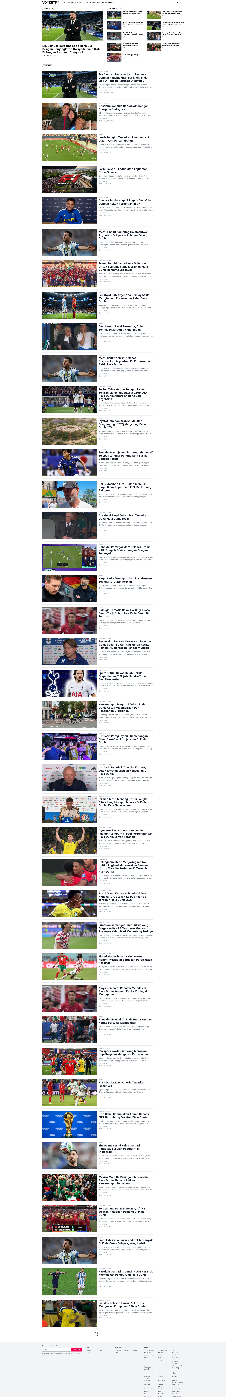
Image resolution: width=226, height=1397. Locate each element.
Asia (64, 2)
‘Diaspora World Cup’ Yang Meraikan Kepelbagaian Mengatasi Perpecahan (123, 1052)
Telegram (58, 1353)
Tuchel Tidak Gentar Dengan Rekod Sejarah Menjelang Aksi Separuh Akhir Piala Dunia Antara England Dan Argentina (124, 394)
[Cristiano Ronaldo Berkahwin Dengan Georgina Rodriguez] (69, 116)
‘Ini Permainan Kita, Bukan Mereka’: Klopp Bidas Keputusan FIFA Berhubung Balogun (125, 487)
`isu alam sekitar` (149, 1350)
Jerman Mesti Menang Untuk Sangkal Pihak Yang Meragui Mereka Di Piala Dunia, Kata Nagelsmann (123, 802)
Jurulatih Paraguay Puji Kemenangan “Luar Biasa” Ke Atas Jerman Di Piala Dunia (123, 739)
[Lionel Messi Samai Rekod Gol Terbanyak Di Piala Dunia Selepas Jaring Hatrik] (69, 1250)
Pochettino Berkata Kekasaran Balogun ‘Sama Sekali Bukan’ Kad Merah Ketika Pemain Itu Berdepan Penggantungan (125, 645)
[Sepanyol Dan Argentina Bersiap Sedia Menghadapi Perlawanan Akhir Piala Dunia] (69, 305)
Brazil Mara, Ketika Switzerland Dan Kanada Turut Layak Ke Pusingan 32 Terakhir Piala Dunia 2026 (122, 897)
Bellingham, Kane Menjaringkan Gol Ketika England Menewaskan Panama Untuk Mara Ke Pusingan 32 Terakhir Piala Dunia (123, 866)
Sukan (49, 43)
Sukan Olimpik (162, 1394)
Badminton (147, 1352)
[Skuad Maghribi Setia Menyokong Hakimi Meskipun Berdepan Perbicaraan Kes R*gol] (69, 966)
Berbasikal (161, 1352)
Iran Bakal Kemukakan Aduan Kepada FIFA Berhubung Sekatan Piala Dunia (124, 1115)
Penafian (88, 1350)
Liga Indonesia (148, 1372)
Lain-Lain (92, 2)
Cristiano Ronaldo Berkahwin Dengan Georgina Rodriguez (171, 44)
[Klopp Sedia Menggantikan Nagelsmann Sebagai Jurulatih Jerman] (69, 588)
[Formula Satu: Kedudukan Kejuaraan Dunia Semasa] (69, 179)
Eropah (86, 2)
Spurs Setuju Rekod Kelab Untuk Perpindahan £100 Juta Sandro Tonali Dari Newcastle (123, 676)
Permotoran (161, 1380)
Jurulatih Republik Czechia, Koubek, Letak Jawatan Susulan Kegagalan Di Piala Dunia (123, 771)
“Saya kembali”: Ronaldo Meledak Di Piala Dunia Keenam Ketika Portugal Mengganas (123, 991)
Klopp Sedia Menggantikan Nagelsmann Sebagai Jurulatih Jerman (125, 580)
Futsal (146, 1357)
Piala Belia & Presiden (161, 1385)
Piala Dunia (102, 229)
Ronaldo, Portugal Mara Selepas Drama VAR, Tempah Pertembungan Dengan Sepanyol (125, 550)
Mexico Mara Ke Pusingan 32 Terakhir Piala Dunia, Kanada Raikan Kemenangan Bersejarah (123, 1180)
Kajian (160, 1366)
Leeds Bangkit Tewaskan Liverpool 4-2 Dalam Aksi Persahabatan (172, 12)
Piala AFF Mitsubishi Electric (177, 1381)
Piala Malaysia (176, 1389)
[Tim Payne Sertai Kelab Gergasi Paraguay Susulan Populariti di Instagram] (69, 1155)
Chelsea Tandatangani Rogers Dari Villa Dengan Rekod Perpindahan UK (133, 24)
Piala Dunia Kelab (149, 1389)
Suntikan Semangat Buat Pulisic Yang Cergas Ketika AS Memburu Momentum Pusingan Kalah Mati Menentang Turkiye (126, 928)
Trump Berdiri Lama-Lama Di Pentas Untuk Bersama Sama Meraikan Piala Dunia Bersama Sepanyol (132, 56)
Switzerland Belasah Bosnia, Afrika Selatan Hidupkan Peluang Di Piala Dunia (122, 1212)
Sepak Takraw (176, 1391)
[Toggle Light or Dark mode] (178, 2)
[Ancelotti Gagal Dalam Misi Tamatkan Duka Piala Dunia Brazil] (69, 525)
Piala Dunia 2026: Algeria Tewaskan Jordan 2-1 (122, 1084)
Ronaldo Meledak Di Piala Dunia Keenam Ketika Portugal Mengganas (125, 1021)
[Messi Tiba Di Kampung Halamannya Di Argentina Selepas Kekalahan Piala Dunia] (69, 242)
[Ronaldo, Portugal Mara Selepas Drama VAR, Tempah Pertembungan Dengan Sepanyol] (69, 557)
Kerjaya (88, 1352)
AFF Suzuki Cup (162, 1350)
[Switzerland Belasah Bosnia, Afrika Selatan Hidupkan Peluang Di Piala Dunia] (69, 1218)
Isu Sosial (107, 103)
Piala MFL (147, 1391)
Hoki (159, 1357)
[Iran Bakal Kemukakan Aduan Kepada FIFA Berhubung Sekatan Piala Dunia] (69, 1124)
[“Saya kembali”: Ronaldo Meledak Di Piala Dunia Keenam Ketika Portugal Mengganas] (69, 998)
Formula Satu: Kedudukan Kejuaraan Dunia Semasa (130, 44)
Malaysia (70, 2)
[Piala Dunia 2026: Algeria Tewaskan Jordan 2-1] (69, 1092)
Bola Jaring (175, 1352)
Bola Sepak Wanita (149, 1355)
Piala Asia (147, 1385)
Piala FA (160, 1389)
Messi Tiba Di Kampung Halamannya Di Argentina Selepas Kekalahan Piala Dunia (133, 34)
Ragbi (160, 1391)
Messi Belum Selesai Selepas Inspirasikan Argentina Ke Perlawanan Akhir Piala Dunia (124, 361)
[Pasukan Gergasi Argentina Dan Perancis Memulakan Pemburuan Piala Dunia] (69, 1281)
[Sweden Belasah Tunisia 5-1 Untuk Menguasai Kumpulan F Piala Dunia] (69, 1313)
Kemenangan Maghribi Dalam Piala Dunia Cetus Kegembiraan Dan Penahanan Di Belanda (122, 708)
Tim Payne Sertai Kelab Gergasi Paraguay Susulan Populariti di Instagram (119, 1149)
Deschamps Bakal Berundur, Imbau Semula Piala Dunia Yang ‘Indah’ (172, 33)
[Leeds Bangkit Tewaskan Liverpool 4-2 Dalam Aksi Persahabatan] (69, 147)
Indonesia (78, 2)
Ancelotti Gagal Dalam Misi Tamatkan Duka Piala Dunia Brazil (123, 517)
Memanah (175, 1376)
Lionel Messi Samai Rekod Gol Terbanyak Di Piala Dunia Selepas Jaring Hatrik (126, 1241)
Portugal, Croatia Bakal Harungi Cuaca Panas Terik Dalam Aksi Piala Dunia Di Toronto (124, 613)
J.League (160, 1360)
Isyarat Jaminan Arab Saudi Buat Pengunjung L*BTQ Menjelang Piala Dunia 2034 (122, 424)
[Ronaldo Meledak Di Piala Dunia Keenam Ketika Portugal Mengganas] (69, 1029)
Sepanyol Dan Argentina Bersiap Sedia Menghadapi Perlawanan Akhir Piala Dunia (132, 13)
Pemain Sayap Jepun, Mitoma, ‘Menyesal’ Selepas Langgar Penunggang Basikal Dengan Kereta (126, 456)
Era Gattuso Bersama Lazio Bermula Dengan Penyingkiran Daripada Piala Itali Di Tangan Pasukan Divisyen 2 (71, 49)
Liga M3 (160, 1372)
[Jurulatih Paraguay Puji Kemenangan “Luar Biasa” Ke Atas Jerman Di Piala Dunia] (69, 746)
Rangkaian (108, 2)
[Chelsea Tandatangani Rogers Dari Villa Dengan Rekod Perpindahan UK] (69, 210)
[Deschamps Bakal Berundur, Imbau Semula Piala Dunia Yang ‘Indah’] (69, 336)
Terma (101, 1350)
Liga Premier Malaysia (175, 1373)
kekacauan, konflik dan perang (177, 1367)
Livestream (100, 2)
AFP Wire (104, 90)
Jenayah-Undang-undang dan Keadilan (177, 1361)
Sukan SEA (175, 1394)
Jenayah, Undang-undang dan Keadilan (149, 1367)
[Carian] (182, 2)
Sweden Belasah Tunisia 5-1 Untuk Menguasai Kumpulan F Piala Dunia (122, 1304)
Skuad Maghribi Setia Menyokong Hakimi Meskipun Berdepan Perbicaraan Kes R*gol (125, 960)
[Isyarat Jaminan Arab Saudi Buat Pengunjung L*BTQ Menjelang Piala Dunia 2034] (69, 431)
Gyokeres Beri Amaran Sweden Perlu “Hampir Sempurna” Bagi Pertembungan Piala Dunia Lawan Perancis (126, 834)
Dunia (101, 859)
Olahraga (147, 1380)
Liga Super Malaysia (147, 1377)
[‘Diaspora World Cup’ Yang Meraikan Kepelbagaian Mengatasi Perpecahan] (69, 1061)
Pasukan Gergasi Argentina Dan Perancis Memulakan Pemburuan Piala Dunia (126, 1273)
